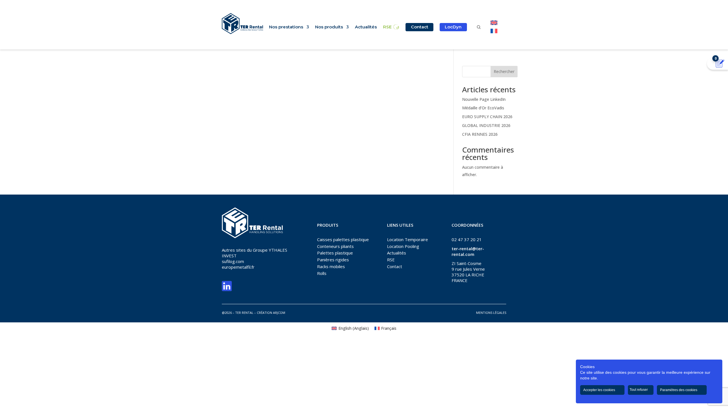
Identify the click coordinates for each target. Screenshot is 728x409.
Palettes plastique (335, 253)
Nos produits (329, 27)
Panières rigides (333, 259)
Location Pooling (403, 246)
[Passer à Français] (494, 31)
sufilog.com (233, 261)
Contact (419, 27)
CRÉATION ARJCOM (271, 312)
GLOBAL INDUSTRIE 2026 (486, 125)
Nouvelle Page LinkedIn (484, 99)
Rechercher (504, 71)
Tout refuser (639, 390)
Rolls (321, 273)
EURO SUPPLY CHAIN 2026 (487, 116)
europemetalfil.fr (238, 267)
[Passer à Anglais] (494, 23)
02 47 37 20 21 (467, 239)
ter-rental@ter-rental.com (468, 251)
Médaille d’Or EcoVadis (483, 107)
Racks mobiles (331, 266)
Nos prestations (286, 27)
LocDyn (453, 27)
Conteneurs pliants (335, 246)
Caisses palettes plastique (343, 239)
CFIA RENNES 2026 (480, 134)
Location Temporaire (407, 239)
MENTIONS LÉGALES (491, 312)
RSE (387, 27)
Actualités (366, 27)
